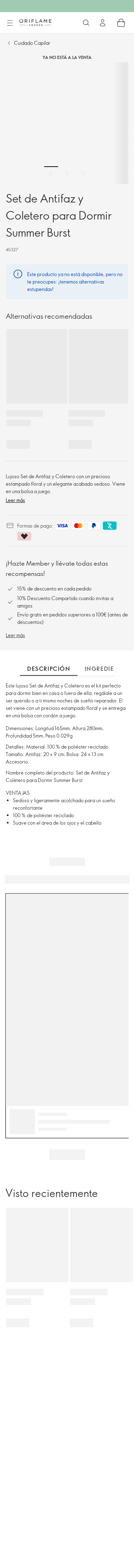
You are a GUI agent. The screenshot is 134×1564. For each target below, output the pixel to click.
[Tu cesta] (121, 22)
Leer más (15, 500)
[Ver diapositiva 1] (51, 173)
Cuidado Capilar (32, 42)
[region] (67, 123)
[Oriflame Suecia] (35, 22)
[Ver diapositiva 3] (83, 173)
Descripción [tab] (48, 669)
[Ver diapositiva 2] (67, 173)
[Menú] (9, 23)
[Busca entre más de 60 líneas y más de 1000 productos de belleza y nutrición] (86, 22)
